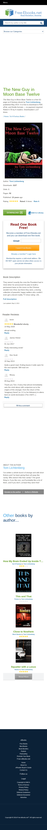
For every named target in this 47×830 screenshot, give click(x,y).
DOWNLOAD (13, 212)
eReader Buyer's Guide (23, 767)
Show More (23, 676)
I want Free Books (23, 248)
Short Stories (16, 634)
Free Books (23, 744)
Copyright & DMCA (23, 782)
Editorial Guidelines (23, 792)
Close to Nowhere (23, 631)
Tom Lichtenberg (33, 102)
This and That (23, 596)
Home (23, 762)
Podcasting (23, 754)
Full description (10, 299)
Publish (23, 751)
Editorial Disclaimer (23, 795)
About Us (23, 765)
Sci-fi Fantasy (16, 564)
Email (16, 241)
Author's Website (31, 492)
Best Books (23, 746)
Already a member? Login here (23, 254)
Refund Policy (23, 790)
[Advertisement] (23, 58)
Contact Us (23, 770)
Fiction (16, 599)
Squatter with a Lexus (23, 667)
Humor (17, 669)
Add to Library (37, 213)
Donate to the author (12, 492)
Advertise (23, 797)
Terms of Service (23, 785)
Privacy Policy (23, 787)
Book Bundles (23, 749)
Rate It (36, 201)
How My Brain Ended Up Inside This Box (23, 561)
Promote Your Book (23, 756)
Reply (6, 333)
